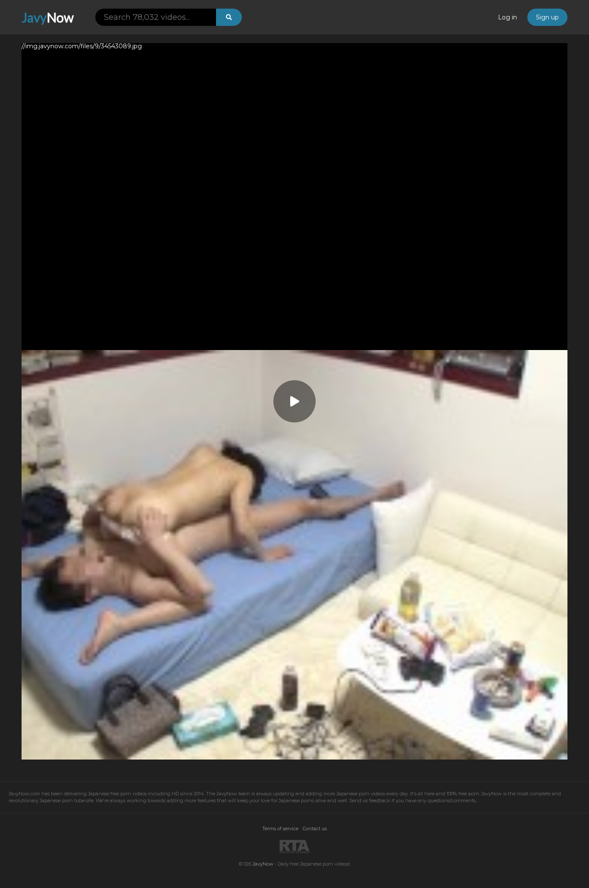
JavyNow (263, 864)
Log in (507, 17)
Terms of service (280, 828)
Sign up (547, 17)
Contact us (315, 828)
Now (48, 17)
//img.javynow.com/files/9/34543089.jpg (82, 46)
